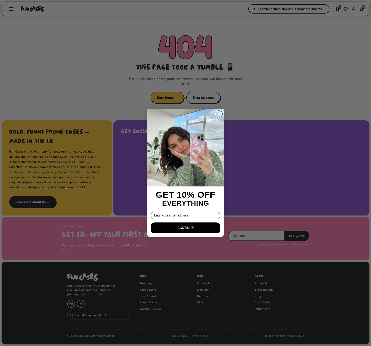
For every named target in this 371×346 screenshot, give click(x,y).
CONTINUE (185, 227)
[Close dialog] (219, 114)
